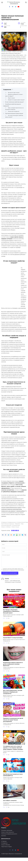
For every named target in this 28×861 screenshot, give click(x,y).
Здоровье (17, 523)
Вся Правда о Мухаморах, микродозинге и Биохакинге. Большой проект (11, 611)
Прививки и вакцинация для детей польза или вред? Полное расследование (13, 720)
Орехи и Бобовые (6, 526)
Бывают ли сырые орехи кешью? (16, 99)
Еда (22, 523)
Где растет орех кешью (13, 92)
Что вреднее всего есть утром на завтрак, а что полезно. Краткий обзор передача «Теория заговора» (13, 748)
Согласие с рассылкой (6, 830)
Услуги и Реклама (5, 844)
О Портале (4, 841)
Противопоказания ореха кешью (14, 113)
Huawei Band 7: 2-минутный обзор (13, 637)
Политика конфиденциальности (9, 833)
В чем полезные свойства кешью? (14, 102)
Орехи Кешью (15, 526)
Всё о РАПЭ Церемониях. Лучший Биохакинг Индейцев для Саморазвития (12, 692)
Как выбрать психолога (10, 800)
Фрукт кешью (11, 98)
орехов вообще (20, 511)
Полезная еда (16, 525)
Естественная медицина (8, 523)
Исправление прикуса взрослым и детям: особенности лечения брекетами (13, 664)
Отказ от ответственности (7, 832)
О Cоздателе (4, 843)
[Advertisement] (11, 286)
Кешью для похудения (13, 111)
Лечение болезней (6, 525)
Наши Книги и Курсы (6, 846)
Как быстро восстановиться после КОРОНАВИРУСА (13, 775)
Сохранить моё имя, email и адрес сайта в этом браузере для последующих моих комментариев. (13, 569)
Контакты (3, 835)
